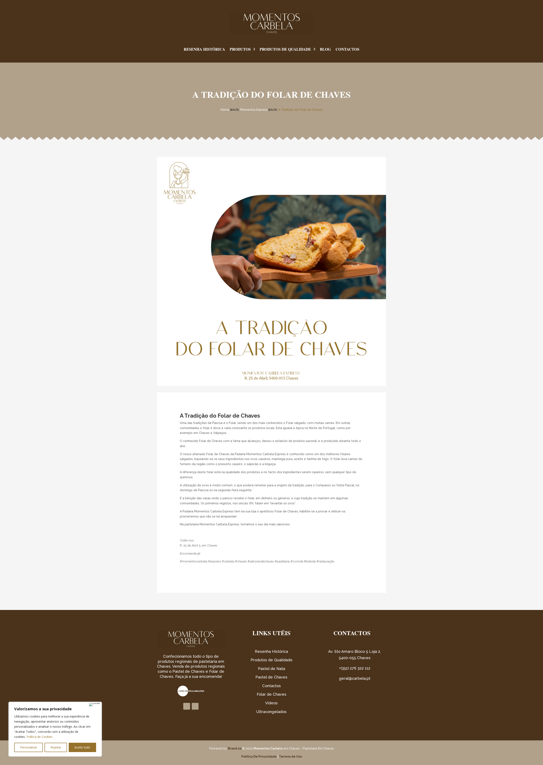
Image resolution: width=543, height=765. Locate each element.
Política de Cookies (40, 737)
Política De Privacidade (259, 756)
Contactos (347, 49)
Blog (325, 49)
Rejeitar (55, 747)
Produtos (240, 49)
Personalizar (28, 747)
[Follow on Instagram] (195, 706)
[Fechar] (94, 704)
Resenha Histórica (204, 49)
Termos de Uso (290, 756)
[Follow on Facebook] (186, 706)
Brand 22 (235, 748)
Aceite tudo (82, 747)
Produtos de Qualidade (285, 49)
